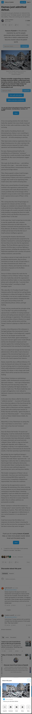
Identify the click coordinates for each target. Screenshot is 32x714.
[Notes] (22, 707)
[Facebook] (10, 707)
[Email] (16, 707)
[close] (29, 680)
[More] (28, 707)
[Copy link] (4, 707)
